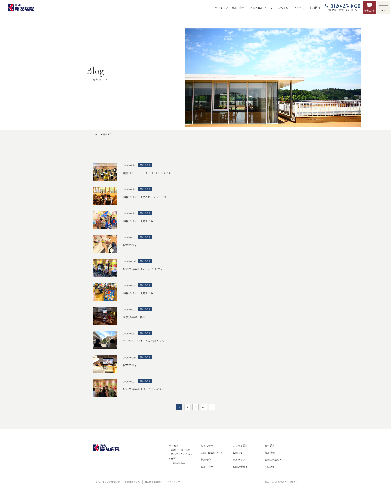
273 (204, 406)
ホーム (96, 134)
